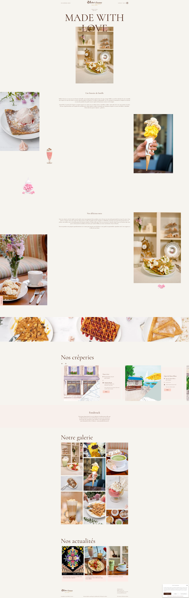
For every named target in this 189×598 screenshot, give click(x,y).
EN (125, 3)
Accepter (167, 593)
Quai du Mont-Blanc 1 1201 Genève (171, 379)
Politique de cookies (103, 596)
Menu (106, 391)
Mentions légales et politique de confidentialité (91, 596)
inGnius (126, 596)
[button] (187, 585)
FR (123, 3)
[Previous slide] (62, 363)
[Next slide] (66, 363)
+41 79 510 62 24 (168, 382)
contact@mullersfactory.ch (103, 421)
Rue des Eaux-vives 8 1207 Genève (109, 377)
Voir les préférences (184, 593)
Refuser (175, 593)
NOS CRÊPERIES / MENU (66, 3)
